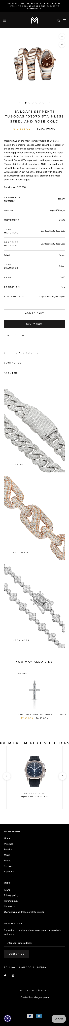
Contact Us (12, 362)
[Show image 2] (29, 103)
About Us (11, 373)
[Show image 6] (43, 103)
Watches (8, 844)
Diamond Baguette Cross (34, 714)
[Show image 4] (36, 103)
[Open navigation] (4, 20)
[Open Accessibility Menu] (7, 1018)
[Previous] (19, 102)
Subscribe (16, 954)
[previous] (6, 776)
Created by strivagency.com (34, 997)
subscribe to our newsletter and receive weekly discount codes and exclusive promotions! (34, 6)
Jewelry (8, 849)
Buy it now (34, 324)
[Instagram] (13, 975)
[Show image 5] (40, 103)
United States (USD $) (33, 990)
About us (9, 871)
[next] (62, 776)
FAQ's (7, 889)
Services (8, 866)
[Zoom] (62, 36)
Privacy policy (11, 895)
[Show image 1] (25, 103)
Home (7, 838)
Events (7, 860)
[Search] (58, 20)
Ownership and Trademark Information (24, 912)
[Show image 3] (32, 103)
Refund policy (11, 900)
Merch (7, 855)
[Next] (49, 102)
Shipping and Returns (21, 352)
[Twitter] (5, 975)
